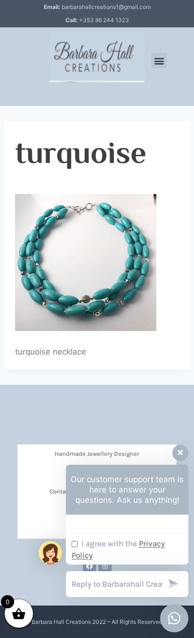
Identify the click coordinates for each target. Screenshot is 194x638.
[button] (159, 60)
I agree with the (118, 549)
